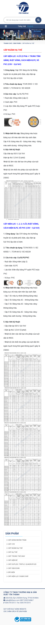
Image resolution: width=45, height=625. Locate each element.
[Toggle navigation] (5, 26)
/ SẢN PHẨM (16, 43)
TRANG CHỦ (8, 43)
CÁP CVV (11, 544)
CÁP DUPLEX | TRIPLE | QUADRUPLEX (22, 564)
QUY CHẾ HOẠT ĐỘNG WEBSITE (14, 609)
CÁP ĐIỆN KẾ (12, 560)
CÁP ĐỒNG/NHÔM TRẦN (17, 540)
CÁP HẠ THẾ (12, 552)
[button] (3, 34)
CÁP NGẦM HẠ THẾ (12, 50)
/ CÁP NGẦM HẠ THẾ (27, 43)
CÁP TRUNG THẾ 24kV (16, 556)
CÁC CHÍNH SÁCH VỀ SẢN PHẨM (15, 611)
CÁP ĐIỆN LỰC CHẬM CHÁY (18, 576)
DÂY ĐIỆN (11, 572)
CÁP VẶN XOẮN (14, 568)
